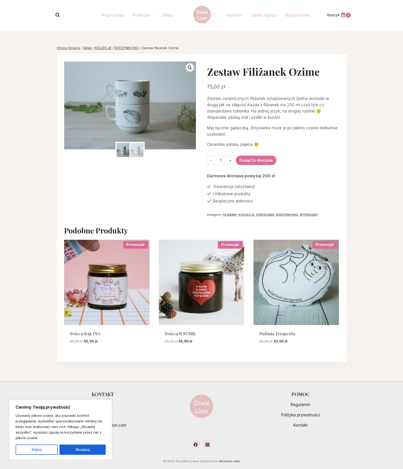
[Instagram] (207, 444)
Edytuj (37, 450)
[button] (190, 67)
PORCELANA (265, 214)
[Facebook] (196, 444)
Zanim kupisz (263, 15)
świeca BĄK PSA (85, 333)
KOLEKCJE (246, 214)
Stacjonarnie (297, 15)
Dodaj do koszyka (256, 160)
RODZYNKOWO (287, 214)
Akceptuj (83, 450)
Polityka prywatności (300, 415)
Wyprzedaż (112, 15)
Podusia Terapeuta (277, 333)
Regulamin (300, 404)
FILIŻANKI (229, 214)
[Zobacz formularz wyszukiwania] (57, 15)
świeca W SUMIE (180, 333)
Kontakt (234, 15)
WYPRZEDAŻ (308, 214)
